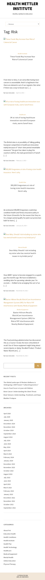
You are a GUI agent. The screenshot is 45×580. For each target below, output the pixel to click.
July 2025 (7, 417)
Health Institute (22, 53)
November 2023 (9, 467)
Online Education (10, 561)
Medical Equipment (22, 309)
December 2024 (9, 424)
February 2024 (9, 457)
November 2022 (9, 501)
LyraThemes (24, 577)
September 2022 (10, 508)
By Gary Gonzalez (9, 93)
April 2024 (7, 450)
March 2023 (8, 488)
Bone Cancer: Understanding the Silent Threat (20, 391)
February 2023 (9, 491)
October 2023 (8, 471)
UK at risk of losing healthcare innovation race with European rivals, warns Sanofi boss (22, 120)
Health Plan (22, 182)
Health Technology (10, 547)
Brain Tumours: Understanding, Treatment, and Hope (22, 395)
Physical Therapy (10, 564)
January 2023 (8, 494)
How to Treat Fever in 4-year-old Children (18, 388)
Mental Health (22, 247)
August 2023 (8, 474)
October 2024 (8, 430)
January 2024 (8, 461)
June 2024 (7, 444)
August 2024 (8, 437)
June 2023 (7, 481)
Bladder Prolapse (10, 398)
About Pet (7, 530)
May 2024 (7, 447)
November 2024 (9, 427)
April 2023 (7, 484)
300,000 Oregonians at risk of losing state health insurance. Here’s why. (22, 188)
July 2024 (7, 440)
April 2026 (7, 413)
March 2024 (8, 454)
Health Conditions (10, 537)
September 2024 (10, 434)
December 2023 (9, 464)
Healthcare (22, 114)
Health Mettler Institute (22, 6)
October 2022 (8, 504)
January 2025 (8, 420)
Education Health (10, 534)
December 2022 (9, 498)
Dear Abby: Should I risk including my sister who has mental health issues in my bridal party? (22, 253)
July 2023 (7, 477)
